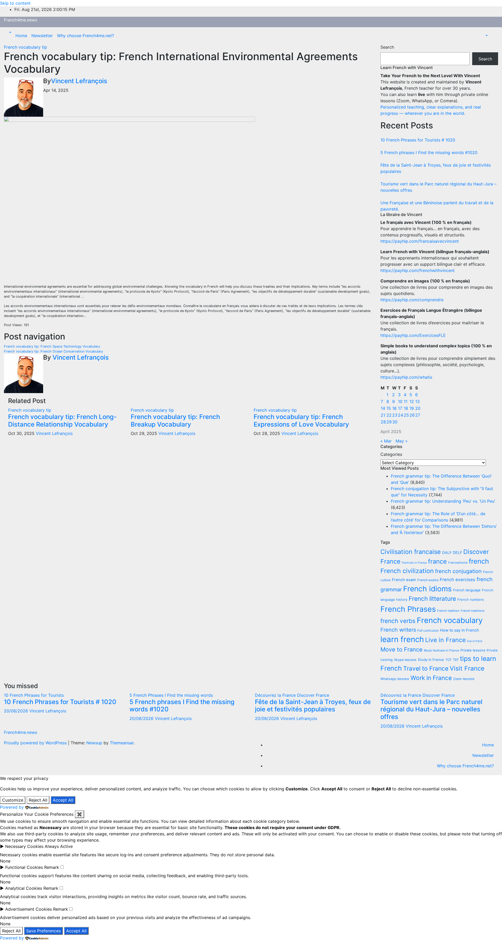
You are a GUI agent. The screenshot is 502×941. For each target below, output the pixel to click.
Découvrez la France (276, 695)
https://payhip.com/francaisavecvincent (419, 241)
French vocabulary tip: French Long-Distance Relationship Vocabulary (62, 420)
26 (412, 415)
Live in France (445, 640)
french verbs (397, 620)
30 (394, 421)
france (437, 561)
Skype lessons (405, 660)
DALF (447, 552)
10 (400, 401)
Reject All (38, 800)
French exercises (457, 579)
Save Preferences (43, 930)
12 (411, 401)
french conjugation (458, 571)
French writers (398, 630)
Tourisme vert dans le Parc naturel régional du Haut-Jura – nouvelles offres (431, 709)
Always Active (59, 846)
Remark (51, 867)
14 (383, 408)
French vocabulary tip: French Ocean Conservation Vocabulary (53, 351)
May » (402, 441)
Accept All (63, 800)
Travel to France (425, 668)
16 (394, 408)
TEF (456, 660)
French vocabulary (450, 620)
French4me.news (20, 19)
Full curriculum (428, 630)
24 (400, 415)
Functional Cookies (24, 867)
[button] (9, 32)
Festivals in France (414, 562)
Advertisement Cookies (28, 909)
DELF (457, 552)
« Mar (386, 441)
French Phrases (408, 609)
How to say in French (459, 630)
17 (400, 408)
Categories (391, 454)
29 (389, 421)
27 (417, 415)
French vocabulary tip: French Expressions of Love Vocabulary (301, 420)
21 (383, 415)
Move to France (401, 649)
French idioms (427, 588)
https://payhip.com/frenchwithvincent (417, 270)
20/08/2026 (16, 710)
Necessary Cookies (24, 846)
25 (406, 415)
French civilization (407, 571)
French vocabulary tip (25, 47)
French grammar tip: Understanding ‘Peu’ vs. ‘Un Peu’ (443, 501)
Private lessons (472, 650)
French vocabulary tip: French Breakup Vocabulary (175, 420)
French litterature (432, 598)
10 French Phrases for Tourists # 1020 (417, 140)
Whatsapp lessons (394, 679)
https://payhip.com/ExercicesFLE (413, 335)
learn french (402, 639)
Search (387, 47)
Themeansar (122, 742)
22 (389, 415)
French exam (404, 579)
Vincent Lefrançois (79, 81)
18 (406, 408)
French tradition (448, 611)
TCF (448, 660)
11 (405, 401)
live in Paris (474, 641)
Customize (12, 800)
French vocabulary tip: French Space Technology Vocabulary (52, 346)
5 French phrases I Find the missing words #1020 (428, 152)
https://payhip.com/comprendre (411, 299)
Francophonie (457, 562)
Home (21, 35)
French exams (427, 580)
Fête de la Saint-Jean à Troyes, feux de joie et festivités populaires (313, 705)
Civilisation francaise (410, 551)
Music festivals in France (441, 650)
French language (467, 590)
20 (417, 408)
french (479, 561)
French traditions (472, 611)
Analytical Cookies (23, 888)
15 (388, 408)
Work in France (431, 678)
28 (383, 421)
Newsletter (42, 35)
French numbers (470, 600)
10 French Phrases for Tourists (34, 695)
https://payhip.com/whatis (406, 377)
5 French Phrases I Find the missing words (171, 695)
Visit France (467, 668)
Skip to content (15, 3)
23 (394, 415)
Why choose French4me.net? (85, 35)
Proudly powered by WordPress (36, 742)
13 (417, 401)
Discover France (313, 695)
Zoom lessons (464, 679)
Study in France (431, 659)
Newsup (94, 742)
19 (411, 408)
